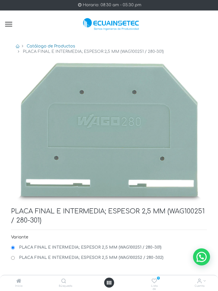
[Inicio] (18, 281)
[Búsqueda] (63, 281)
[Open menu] (109, 282)
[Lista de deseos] (154, 281)
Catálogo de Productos (51, 46)
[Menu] (9, 24)
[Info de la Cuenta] (199, 281)
